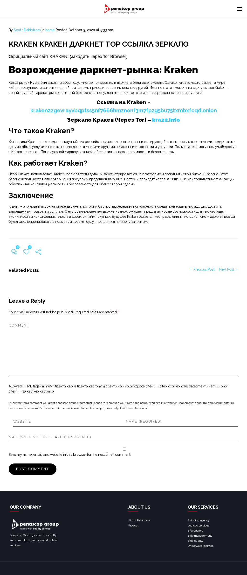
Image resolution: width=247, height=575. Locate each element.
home (50, 30)
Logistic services (198, 525)
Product (133, 525)
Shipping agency (199, 520)
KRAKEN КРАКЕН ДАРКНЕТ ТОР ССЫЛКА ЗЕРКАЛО (99, 44)
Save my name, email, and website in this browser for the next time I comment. (70, 454)
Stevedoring (195, 530)
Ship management (200, 535)
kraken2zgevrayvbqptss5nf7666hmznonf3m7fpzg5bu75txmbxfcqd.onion (123, 110)
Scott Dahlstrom (27, 30)
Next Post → (228, 269)
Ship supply (195, 540)
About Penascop (139, 520)
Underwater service (200, 545)
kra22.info (166, 120)
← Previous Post (201, 269)
